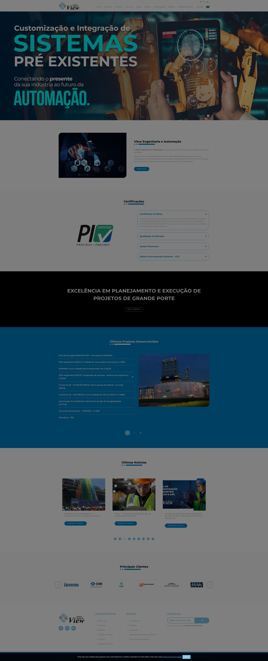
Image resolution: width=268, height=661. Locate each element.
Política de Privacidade (172, 657)
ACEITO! (186, 657)
